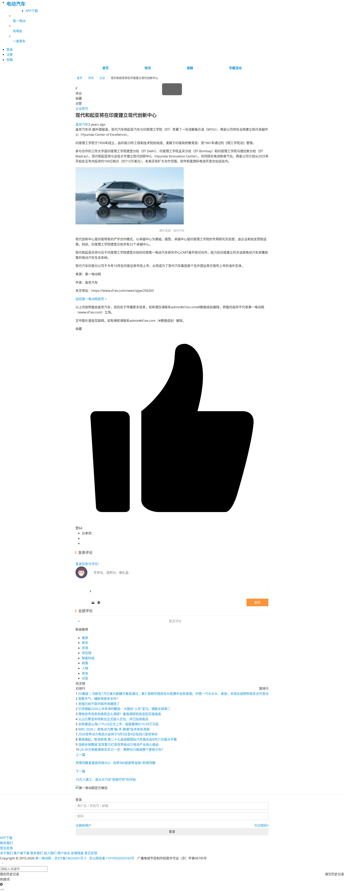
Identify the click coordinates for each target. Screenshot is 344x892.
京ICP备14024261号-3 (70, 858)
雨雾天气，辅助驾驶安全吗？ (99, 698)
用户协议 (63, 853)
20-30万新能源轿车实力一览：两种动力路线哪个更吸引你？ (122, 749)
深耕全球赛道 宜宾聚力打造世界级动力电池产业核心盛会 (118, 744)
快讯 (148, 68)
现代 (85, 108)
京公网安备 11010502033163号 (111, 858)
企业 (102, 78)
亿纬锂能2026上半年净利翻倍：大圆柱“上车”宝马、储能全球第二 (124, 709)
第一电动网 (43, 858)
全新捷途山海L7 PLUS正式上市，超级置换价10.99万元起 (118, 724)
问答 (85, 678)
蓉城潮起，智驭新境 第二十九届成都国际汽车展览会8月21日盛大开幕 (127, 739)
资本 (85, 673)
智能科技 (88, 658)
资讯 (91, 78)
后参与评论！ (88, 564)
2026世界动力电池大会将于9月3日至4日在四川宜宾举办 (118, 734)
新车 (85, 643)
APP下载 (31, 11)
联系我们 (6, 843)
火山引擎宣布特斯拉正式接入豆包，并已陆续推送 (113, 719)
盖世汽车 (81, 124)
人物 (85, 668)
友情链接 (77, 853)
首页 (105, 68)
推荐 (85, 638)
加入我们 (50, 853)
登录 (172, 831)
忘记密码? (261, 825)
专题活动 (235, 68)
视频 (190, 68)
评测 (85, 648)
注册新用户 (83, 825)
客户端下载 (21, 853)
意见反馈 (6, 848)
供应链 (86, 653)
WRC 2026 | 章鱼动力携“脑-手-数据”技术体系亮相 (114, 729)
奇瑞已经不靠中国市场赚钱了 (99, 704)
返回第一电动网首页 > (91, 299)
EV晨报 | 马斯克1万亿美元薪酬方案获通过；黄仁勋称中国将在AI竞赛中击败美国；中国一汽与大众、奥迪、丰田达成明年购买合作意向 (173, 693)
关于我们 (6, 853)
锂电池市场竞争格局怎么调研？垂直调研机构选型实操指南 (119, 714)
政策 (85, 663)
